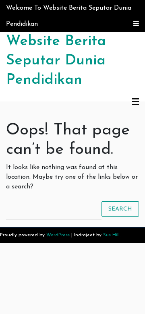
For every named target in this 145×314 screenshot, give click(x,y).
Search (120, 209)
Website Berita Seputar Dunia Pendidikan (56, 60)
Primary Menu (135, 102)
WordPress (58, 235)
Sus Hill (111, 235)
